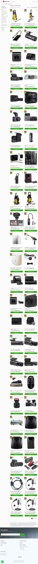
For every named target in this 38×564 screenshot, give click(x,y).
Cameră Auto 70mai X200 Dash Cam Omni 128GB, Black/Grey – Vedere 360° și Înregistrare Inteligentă (31, 390)
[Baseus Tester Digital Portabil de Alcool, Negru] (31, 137)
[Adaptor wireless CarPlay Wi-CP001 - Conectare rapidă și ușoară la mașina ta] (16, 36)
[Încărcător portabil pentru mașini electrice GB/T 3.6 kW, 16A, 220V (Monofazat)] (31, 483)
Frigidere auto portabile (4, 15)
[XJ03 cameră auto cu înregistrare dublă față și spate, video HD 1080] (16, 219)
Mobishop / (3, 3)
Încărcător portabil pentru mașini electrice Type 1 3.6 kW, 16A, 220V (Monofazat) (30, 512)
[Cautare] (33, 1)
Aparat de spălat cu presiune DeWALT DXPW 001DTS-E (16, 207)
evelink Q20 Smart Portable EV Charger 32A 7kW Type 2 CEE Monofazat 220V (31, 166)
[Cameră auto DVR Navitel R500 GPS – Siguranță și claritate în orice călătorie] (16, 117)
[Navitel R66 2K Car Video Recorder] (31, 117)
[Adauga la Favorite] (22, 10)
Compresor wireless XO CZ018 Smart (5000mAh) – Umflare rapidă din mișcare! (30, 227)
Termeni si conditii (23, 540)
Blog (1, 544)
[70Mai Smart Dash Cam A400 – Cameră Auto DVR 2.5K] (16, 57)
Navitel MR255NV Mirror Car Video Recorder (29, 85)
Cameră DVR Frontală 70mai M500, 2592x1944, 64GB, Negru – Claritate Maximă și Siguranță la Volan (15, 370)
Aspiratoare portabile (4, 10)
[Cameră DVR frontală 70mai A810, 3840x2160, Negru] (16, 321)
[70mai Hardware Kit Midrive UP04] (31, 260)
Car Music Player (3, 11)
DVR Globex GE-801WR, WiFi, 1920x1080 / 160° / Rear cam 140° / (16, 430)
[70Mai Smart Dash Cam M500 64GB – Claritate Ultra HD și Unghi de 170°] (16, 77)
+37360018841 (4, 553)
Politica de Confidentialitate (22, 536)
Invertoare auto (3, 18)
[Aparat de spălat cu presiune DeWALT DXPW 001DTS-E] (16, 199)
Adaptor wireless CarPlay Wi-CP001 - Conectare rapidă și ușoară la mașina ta (15, 44)
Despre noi (3, 540)
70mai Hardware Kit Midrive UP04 (29, 267)
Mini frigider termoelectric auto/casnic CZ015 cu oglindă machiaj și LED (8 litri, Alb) (16, 248)
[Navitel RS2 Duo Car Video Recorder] (16, 137)
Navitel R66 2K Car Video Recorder (30, 124)
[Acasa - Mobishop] (6, 1)
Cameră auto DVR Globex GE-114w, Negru (16, 410)
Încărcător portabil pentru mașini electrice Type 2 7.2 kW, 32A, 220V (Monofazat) (16, 492)
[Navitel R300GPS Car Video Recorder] (31, 97)
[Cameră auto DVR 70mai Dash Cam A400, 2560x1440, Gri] (31, 301)
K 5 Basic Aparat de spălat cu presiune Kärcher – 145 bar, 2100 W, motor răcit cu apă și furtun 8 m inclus (31, 24)
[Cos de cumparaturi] (36, 1)
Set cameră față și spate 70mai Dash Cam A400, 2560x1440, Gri (16, 309)
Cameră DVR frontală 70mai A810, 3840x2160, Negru (15, 329)
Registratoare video (4, 21)
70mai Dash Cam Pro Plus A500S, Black (30, 328)
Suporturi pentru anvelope (3, 28)
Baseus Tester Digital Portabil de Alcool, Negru (30, 145)
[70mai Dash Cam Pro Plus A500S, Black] (31, 321)
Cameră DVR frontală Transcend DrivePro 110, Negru (16, 451)
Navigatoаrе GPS (3, 19)
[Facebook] (17, 557)
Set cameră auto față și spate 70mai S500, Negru (16, 390)
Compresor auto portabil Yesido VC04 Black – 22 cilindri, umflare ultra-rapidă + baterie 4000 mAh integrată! (31, 186)
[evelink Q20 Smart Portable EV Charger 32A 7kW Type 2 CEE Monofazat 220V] (31, 158)
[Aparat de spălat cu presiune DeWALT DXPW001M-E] (31, 199)
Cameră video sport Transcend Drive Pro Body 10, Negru (30, 451)
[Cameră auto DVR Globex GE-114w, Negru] (16, 403)
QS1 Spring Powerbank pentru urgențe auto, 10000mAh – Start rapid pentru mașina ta (31, 471)
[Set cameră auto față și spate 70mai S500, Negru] (16, 382)
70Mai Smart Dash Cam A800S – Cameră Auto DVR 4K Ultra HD (30, 65)
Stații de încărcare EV (4, 24)
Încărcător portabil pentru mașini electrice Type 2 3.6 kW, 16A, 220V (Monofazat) (16, 512)
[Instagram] (21, 557)
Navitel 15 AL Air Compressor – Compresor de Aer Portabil (16, 166)
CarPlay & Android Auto (4, 12)
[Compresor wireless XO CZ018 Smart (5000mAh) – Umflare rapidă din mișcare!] (31, 219)
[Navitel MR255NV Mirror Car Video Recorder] (31, 77)
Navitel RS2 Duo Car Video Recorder (15, 145)
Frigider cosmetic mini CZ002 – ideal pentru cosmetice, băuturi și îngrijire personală (16, 268)
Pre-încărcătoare (3, 20)
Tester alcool (3, 29)
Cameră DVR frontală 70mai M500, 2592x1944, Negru (30, 350)
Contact (21, 542)
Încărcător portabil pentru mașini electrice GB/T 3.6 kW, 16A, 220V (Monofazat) (30, 492)
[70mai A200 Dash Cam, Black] (31, 280)
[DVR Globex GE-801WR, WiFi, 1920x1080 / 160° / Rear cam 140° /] (16, 422)
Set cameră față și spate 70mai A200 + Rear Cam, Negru (16, 288)
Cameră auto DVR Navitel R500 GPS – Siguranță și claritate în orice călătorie (15, 125)
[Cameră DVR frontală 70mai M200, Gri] (16, 341)
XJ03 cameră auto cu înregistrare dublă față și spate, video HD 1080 (16, 227)
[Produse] (1, 2)
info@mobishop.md (4, 554)
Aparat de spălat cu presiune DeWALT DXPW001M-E (30, 207)
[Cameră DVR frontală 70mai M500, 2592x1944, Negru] (31, 341)
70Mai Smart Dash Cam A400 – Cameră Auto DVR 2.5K (16, 65)
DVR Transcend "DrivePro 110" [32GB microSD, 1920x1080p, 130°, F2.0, (30, 430)
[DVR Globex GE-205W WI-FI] (31, 403)
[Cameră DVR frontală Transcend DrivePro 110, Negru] (16, 443)
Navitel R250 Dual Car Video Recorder (15, 105)
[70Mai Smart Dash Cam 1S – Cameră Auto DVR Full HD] (31, 36)
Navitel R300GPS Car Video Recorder (30, 105)
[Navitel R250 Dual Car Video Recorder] (16, 97)
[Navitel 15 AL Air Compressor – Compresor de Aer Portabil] (16, 158)
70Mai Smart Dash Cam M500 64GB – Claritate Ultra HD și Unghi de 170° (15, 85)
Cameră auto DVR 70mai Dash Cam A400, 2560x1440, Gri (31, 309)
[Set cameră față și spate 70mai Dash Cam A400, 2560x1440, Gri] (16, 301)
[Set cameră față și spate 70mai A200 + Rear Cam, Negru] (16, 280)
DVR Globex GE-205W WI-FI (29, 410)
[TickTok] (19, 557)
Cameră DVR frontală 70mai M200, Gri (15, 349)
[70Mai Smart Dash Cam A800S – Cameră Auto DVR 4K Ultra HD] (31, 57)
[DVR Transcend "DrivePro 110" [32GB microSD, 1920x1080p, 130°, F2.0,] (31, 422)
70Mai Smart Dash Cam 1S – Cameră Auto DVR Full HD (30, 44)
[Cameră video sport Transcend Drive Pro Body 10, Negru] (31, 443)
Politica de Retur (4, 542)
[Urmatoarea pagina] (36, 518)
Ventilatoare (3, 30)
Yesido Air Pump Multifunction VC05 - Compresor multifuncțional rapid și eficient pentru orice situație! (16, 186)
